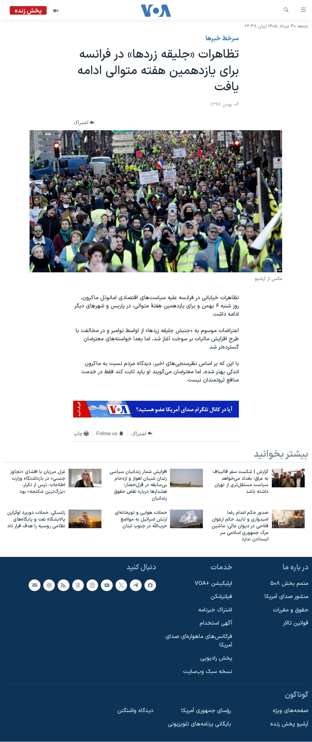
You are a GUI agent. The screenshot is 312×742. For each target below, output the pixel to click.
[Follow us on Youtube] (106, 585)
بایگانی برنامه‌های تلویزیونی (199, 724)
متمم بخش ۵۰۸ (289, 583)
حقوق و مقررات (290, 610)
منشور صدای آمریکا (286, 597)
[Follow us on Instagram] (92, 585)
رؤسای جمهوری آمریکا (206, 711)
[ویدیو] (56, 10)
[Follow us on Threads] (78, 585)
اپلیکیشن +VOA (213, 583)
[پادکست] (49, 585)
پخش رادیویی (216, 658)
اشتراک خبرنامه (215, 610)
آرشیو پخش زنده (289, 724)
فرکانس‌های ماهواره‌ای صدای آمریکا (198, 641)
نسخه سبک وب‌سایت (207, 672)
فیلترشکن (221, 597)
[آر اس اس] (63, 585)
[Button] (84, 122)
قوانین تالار (295, 623)
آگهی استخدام (216, 623)
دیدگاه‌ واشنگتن (135, 711)
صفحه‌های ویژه (290, 711)
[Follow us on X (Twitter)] (121, 585)
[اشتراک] (34, 585)
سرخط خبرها (222, 39)
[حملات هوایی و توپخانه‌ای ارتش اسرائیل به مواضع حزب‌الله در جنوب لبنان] (186, 519)
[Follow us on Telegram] (135, 585)
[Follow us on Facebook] (150, 585)
